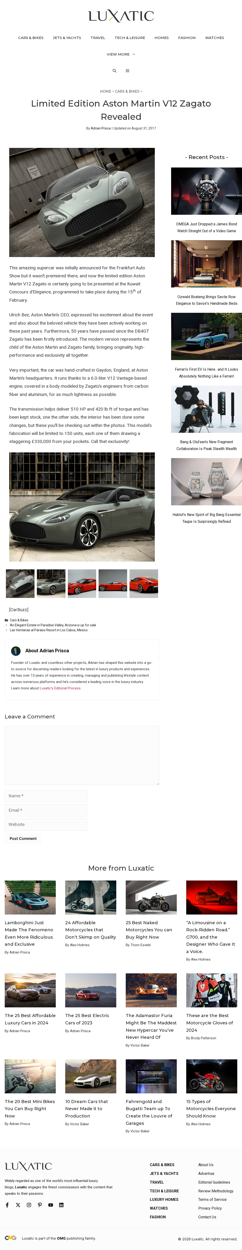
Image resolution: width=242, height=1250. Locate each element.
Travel (98, 37)
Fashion (187, 37)
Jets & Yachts (67, 37)
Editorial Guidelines (214, 1182)
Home (105, 91)
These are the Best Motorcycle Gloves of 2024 (209, 1023)
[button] (114, 71)
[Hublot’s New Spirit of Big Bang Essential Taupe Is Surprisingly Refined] (206, 483)
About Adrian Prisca (47, 650)
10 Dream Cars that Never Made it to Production (86, 1109)
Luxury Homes (164, 1199)
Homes (162, 37)
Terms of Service (212, 1199)
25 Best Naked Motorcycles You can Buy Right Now (149, 930)
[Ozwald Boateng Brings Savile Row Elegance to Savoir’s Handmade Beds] (206, 265)
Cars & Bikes (30, 37)
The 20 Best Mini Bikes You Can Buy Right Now (30, 1109)
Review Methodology (215, 1191)
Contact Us (207, 1217)
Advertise (206, 1173)
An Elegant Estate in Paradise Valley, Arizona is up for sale (53, 625)
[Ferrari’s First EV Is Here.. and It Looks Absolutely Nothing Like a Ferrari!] (206, 337)
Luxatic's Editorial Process (60, 688)
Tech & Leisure (130, 37)
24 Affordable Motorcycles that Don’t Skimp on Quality (90, 930)
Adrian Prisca (101, 128)
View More (118, 54)
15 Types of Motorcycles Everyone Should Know (211, 1109)
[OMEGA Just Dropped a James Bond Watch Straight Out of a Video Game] (206, 192)
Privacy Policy (210, 1208)
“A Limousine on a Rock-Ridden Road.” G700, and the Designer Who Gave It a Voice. (210, 937)
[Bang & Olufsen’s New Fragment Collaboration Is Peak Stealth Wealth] (206, 410)
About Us (205, 1165)
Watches (214, 37)
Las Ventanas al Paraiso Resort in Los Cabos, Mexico (49, 630)
